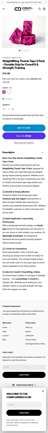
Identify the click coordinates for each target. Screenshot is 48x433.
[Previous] (3, 2)
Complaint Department (12, 58)
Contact (5, 336)
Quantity (6, 105)
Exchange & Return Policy (35, 344)
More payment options (24, 142)
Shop (4, 331)
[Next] (46, 2)
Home (4, 327)
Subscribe (24, 413)
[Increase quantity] (12, 109)
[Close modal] (43, 391)
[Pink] (3, 91)
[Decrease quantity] (3, 109)
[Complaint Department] (24, 8)
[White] (8, 91)
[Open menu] (3, 9)
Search (28, 331)
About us (28, 327)
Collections (29, 336)
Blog (4, 340)
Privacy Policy (30, 340)
